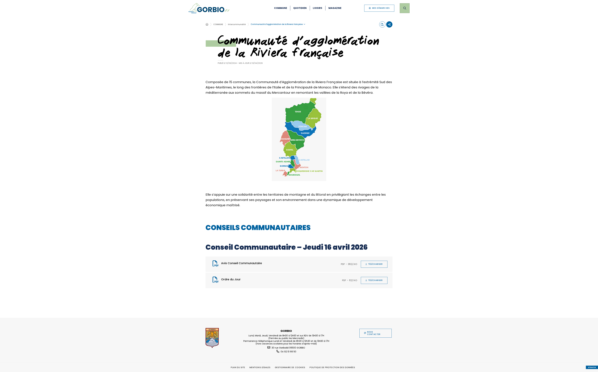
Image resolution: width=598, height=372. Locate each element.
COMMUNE (218, 24)
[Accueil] (207, 24)
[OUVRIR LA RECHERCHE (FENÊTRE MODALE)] (405, 8)
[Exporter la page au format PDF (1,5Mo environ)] (382, 24)
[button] (299, 139)
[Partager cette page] (389, 24)
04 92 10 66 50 (288, 351)
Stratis (592, 367)
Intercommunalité (237, 24)
